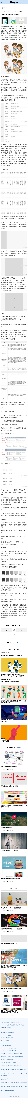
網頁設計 (19, 747)
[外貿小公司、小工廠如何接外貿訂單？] (14, 980)
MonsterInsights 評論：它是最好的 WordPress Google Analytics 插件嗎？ (12, 675)
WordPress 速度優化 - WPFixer (7, 1038)
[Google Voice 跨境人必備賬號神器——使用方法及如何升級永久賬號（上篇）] (14, 956)
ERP (10, 679)
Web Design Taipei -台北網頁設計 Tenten (10, 1022)
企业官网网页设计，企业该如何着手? (10, 850)
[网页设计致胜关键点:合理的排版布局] (14, 866)
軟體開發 (16, 672)
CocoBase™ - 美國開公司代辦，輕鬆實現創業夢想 (12, 1056)
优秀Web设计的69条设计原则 (9, 766)
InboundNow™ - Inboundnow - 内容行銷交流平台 (11, 1053)
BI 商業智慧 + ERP (4, 679)
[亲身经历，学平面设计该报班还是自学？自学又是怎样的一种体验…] (14, 797)
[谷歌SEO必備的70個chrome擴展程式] (14, 920)
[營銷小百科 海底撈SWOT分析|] (14, 938)
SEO (2, 672)
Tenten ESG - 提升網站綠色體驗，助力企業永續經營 (12, 1025)
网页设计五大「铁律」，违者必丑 (9, 786)
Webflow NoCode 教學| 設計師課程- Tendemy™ (11, 1048)
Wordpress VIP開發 (5, 1040)
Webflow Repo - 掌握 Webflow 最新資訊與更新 (11, 1065)
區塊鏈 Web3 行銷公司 (6, 1027)
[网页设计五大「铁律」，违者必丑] (14, 778)
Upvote (6, 630)
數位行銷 (12, 672)
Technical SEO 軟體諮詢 (6, 1035)
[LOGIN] (26, 2)
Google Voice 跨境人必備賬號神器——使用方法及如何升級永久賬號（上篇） (14, 966)
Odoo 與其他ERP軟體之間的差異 (10, 681)
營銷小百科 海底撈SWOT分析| (9, 943)
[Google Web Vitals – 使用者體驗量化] (14, 899)
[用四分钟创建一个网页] (14, 819)
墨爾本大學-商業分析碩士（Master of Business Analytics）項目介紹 (11, 1011)
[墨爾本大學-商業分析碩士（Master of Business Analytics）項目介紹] (14, 1002)
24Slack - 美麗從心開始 (6, 1045)
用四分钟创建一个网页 (7, 827)
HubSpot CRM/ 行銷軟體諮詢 (7, 1032)
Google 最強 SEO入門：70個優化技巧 (11, 655)
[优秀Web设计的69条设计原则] (14, 758)
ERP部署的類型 (5, 741)
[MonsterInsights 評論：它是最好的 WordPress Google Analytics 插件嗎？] (14, 665)
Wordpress (6, 672)
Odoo (2, 698)
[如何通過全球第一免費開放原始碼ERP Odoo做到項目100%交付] (14, 692)
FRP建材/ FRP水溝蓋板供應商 (7, 1090)
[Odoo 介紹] (14, 712)
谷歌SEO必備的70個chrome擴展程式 (11, 929)
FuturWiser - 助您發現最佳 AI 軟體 (8, 1062)
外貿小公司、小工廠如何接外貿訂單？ (11, 988)
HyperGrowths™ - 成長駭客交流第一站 (9, 1050)
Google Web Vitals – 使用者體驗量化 (12, 908)
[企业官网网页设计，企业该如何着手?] (14, 841)
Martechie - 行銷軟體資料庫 (7, 1059)
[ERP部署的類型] (14, 732)
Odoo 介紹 (4, 721)
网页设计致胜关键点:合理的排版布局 (10, 878)
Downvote (21, 630)
